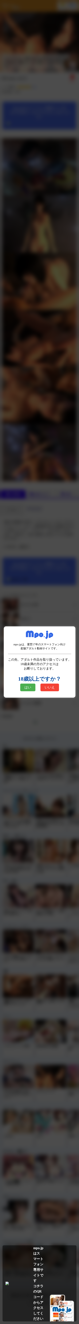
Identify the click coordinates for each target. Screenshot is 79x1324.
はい (27, 687)
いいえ (50, 687)
